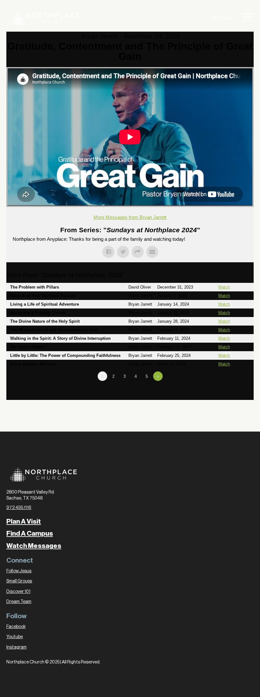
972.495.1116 (18, 508)
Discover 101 (18, 591)
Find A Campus (29, 533)
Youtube (14, 637)
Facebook (16, 627)
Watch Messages (33, 545)
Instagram (16, 647)
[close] (248, 18)
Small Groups (19, 581)
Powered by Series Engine (230, 393)
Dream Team (18, 602)
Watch (224, 287)
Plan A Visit (23, 521)
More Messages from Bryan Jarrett (130, 217)
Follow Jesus (18, 571)
